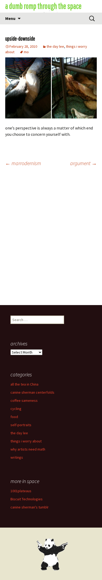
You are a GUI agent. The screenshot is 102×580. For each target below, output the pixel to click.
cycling (15, 408)
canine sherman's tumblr (29, 507)
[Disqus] (51, 237)
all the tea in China (24, 384)
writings (16, 457)
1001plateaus (20, 491)
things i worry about (26, 441)
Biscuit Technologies (26, 499)
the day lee (55, 46)
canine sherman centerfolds (32, 392)
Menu (10, 18)
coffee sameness (24, 400)
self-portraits (20, 424)
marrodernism (23, 163)
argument (83, 163)
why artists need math (27, 449)
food (14, 416)
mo (26, 52)
